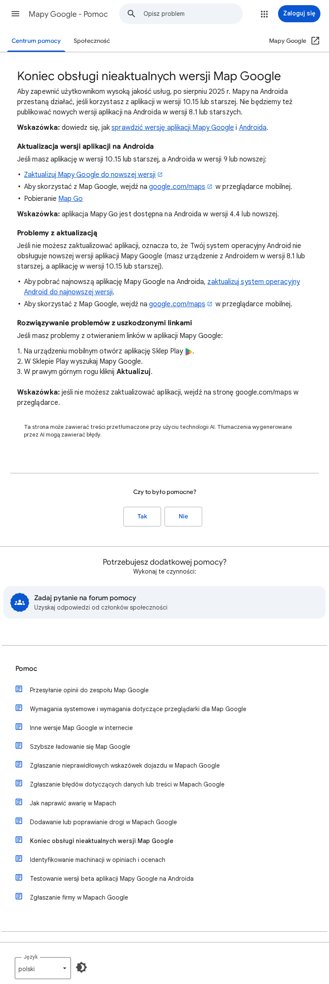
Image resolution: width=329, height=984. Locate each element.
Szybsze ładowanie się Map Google (80, 747)
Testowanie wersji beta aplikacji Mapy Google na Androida (112, 878)
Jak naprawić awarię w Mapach (73, 803)
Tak (142, 516)
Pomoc (26, 668)
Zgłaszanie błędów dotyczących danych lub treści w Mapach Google (127, 784)
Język (31, 957)
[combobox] (193, 14)
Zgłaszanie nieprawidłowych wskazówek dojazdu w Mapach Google (125, 765)
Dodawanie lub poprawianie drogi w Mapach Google (103, 822)
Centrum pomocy (36, 41)
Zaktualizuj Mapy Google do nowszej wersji (90, 174)
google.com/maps (177, 186)
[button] (15, 13)
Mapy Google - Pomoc (68, 14)
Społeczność (92, 41)
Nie (183, 516)
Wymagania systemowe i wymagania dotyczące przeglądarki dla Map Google (138, 709)
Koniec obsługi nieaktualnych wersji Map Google (101, 841)
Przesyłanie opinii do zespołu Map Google (89, 690)
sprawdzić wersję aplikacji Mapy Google (172, 127)
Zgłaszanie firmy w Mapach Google (79, 897)
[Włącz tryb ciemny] (81, 967)
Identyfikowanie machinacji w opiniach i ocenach (97, 860)
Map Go (70, 198)
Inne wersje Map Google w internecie (81, 728)
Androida (253, 127)
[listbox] (43, 968)
